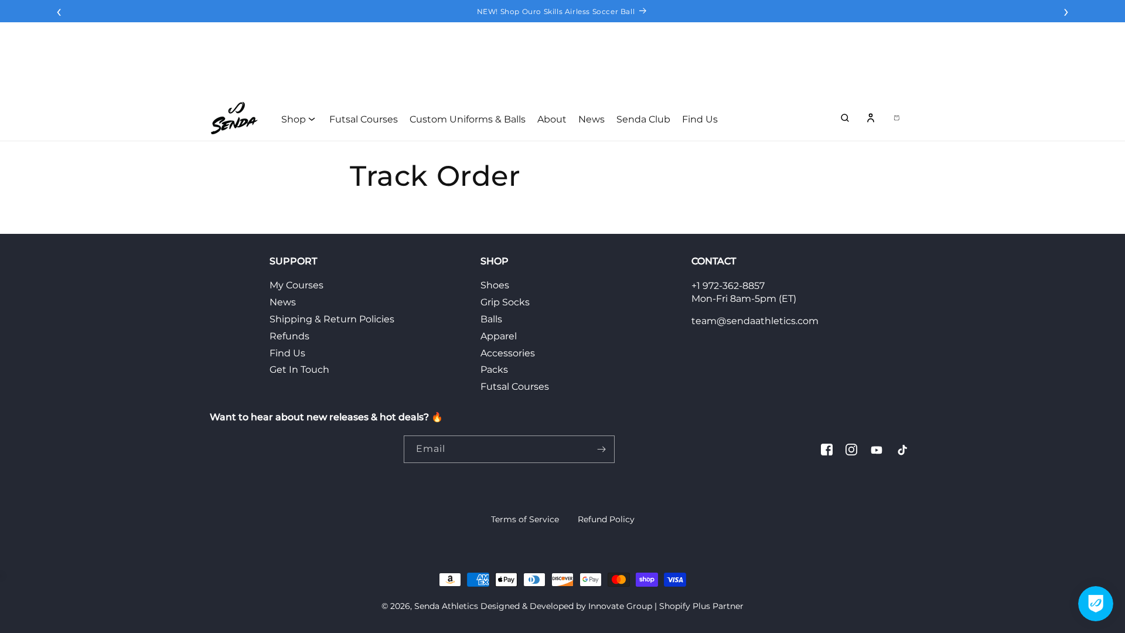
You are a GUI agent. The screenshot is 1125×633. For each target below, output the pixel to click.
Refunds (289, 336)
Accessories (507, 353)
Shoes (494, 285)
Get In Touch (299, 369)
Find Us (287, 353)
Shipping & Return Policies (332, 319)
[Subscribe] (601, 449)
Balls (491, 319)
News (283, 302)
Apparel (498, 336)
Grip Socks (505, 302)
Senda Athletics (446, 606)
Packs (494, 369)
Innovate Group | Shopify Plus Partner (666, 606)
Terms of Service (525, 519)
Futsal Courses (514, 386)
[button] (845, 118)
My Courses (296, 285)
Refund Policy (606, 519)
